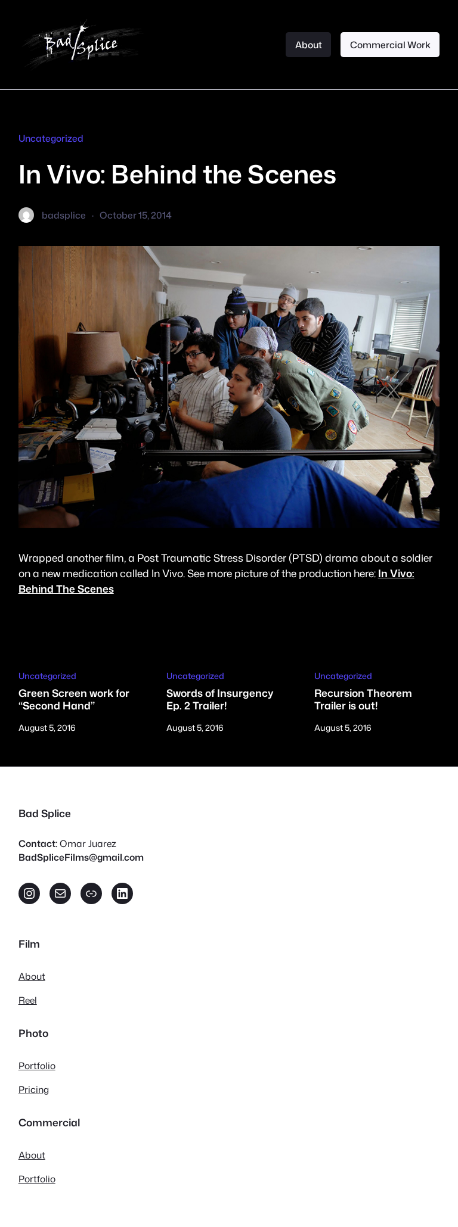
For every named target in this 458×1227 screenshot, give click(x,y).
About (308, 44)
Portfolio (36, 1065)
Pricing (33, 1089)
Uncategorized (50, 138)
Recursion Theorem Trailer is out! (363, 699)
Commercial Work (390, 44)
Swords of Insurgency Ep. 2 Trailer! (220, 699)
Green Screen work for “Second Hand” (73, 699)
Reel (27, 1000)
